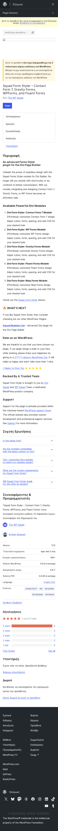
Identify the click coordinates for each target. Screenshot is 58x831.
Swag (34, 754)
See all (51, 650)
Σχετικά (7, 715)
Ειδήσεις (7, 720)
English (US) (49, 582)
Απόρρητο (8, 730)
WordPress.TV (10, 754)
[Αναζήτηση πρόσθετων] (32, 32)
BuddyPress (9, 779)
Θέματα (34, 720)
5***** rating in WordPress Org (30, 357)
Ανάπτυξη (11, 138)
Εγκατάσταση (13, 131)
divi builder (49, 589)
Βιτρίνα (34, 715)
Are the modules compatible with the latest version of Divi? (18, 450)
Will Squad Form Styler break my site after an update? (18, 482)
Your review (9, 650)
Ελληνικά (14, 792)
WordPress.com (11, 764)
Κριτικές (10, 124)
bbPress (7, 774)
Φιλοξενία (8, 725)
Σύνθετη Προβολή (12, 602)
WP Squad (20, 387)
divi (41, 589)
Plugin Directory (10, 13)
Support (11, 423)
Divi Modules (37, 594)
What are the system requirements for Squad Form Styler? (20, 472)
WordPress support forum (37, 410)
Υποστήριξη (12, 146)
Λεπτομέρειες (13, 116)
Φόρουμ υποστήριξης (14, 672)
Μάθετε (7, 739)
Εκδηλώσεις (36, 744)
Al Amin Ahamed (17, 534)
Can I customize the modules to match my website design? (18, 461)
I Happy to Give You (13, 368)
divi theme (49, 594)
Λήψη (7, 105)
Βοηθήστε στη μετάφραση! (32, 23)
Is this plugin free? (12, 440)
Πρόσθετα (35, 725)
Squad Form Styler (27, 300)
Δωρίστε (34, 749)
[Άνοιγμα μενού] (53, 4)
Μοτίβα (34, 730)
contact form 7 (31, 589)
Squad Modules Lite (14, 325)
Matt (5, 769)
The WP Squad (15, 97)
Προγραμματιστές (12, 749)
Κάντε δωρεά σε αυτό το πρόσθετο (21, 697)
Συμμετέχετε (37, 739)
